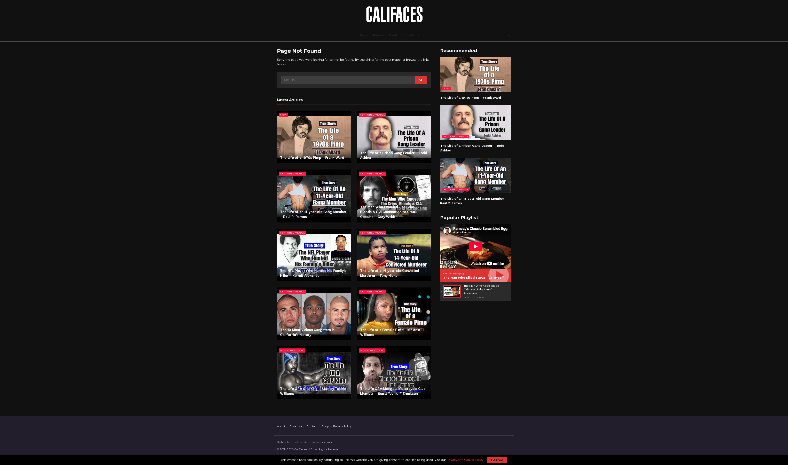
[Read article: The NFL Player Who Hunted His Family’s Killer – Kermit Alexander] (314, 255)
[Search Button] (509, 35)
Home (364, 35)
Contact (407, 35)
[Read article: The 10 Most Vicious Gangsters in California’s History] (314, 313)
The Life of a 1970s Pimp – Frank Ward (312, 158)
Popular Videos (292, 350)
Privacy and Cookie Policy (465, 460)
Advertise (296, 426)
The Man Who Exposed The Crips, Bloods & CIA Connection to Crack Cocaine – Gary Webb (388, 212)
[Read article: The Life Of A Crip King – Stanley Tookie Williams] (314, 372)
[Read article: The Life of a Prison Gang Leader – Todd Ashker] (394, 137)
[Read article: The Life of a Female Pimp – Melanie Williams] (394, 313)
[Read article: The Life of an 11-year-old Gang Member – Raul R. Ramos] (314, 196)
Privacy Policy (342, 426)
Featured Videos (372, 114)
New (283, 114)
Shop (421, 35)
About (392, 35)
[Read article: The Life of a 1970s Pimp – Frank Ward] (314, 137)
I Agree (497, 460)
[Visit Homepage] (394, 14)
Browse (378, 35)
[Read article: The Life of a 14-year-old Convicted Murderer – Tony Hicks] (394, 255)
